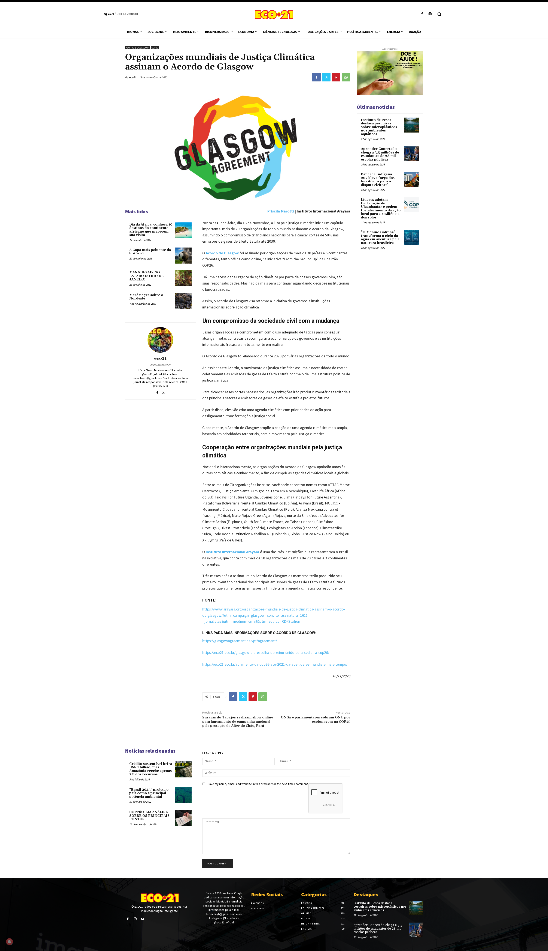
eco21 (132, 77)
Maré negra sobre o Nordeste (146, 297)
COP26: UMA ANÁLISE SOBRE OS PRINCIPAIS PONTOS (149, 815)
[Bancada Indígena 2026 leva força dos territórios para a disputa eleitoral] (411, 179)
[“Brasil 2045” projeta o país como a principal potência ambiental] (183, 795)
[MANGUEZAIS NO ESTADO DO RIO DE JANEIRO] (183, 278)
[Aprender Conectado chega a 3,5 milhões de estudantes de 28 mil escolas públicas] (411, 153)
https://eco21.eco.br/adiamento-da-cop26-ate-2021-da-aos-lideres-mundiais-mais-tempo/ (274, 664)
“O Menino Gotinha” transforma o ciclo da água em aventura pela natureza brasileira (380, 237)
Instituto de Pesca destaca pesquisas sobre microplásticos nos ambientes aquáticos (379, 127)
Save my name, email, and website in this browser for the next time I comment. (258, 784)
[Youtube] (142, 919)
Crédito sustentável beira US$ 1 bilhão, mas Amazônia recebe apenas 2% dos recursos (150, 769)
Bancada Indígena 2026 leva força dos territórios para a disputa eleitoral (378, 179)
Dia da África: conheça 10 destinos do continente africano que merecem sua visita (151, 230)
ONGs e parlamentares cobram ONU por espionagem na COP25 (315, 719)
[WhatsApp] (346, 77)
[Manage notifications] (9, 941)
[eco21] (160, 340)
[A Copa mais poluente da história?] (183, 256)
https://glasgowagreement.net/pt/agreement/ (239, 640)
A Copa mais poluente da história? (150, 252)
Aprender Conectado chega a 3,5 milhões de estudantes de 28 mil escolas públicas (380, 154)
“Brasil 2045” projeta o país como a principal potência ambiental (148, 793)
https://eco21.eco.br (160, 364)
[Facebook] (422, 14)
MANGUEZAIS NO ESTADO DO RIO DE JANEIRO (146, 276)
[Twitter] (326, 77)
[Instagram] (430, 14)
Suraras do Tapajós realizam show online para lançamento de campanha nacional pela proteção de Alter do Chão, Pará (237, 721)
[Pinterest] (336, 77)
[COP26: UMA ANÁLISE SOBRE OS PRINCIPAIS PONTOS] (183, 818)
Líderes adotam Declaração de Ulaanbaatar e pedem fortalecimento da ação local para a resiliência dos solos (381, 209)
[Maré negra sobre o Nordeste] (183, 301)
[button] (439, 14)
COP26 (155, 47)
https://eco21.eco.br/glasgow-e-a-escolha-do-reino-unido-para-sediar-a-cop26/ (265, 652)
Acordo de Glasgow (137, 47)
